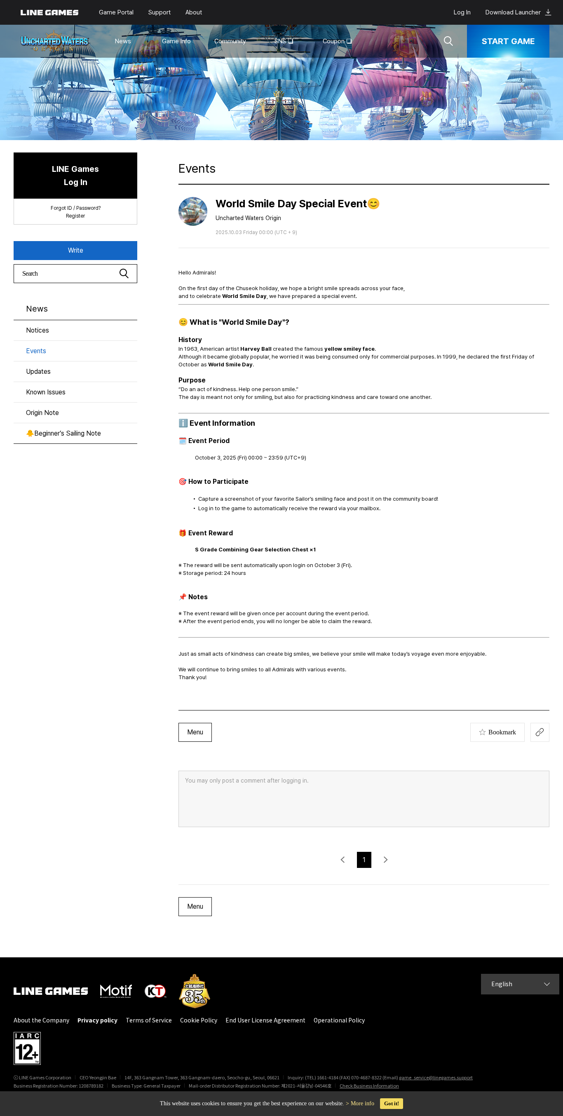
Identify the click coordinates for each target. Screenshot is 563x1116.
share (539, 732)
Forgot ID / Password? (76, 208)
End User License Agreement (265, 1020)
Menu (195, 732)
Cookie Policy (198, 1020)
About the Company (41, 1020)
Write (75, 250)
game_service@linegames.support (436, 1077)
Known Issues (46, 392)
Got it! (391, 1103)
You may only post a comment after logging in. (247, 780)
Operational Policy (339, 1020)
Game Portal (116, 12)
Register (75, 216)
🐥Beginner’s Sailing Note (63, 433)
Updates (38, 371)
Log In (462, 12)
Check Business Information (369, 1085)
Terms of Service (149, 1020)
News (37, 309)
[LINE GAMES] (57, 991)
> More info (360, 1103)
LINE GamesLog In (75, 175)
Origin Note (42, 413)
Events (36, 351)
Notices (37, 330)
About (193, 12)
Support (159, 12)
